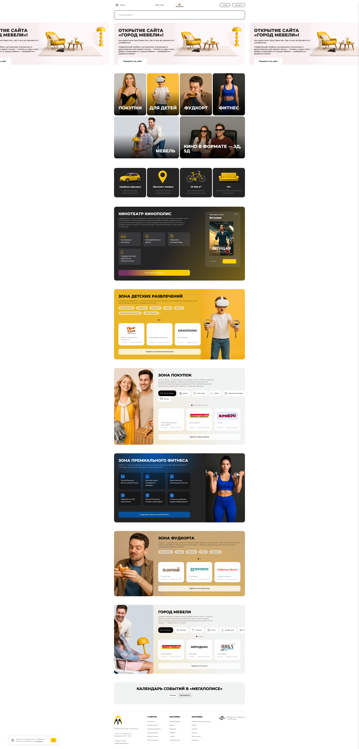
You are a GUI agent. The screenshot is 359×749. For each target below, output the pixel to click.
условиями (39, 741)
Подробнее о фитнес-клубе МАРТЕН (154, 514)
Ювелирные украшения (201, 721)
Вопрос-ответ (152, 736)
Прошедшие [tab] (185, 695)
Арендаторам (152, 733)
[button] (159, 320)
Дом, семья (196, 736)
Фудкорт (172, 729)
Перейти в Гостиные (199, 666)
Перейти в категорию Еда (199, 588)
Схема (225, 5)
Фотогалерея (152, 740)
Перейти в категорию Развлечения (160, 352)
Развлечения (152, 725)
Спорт (171, 736)
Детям (171, 725)
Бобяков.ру (232, 719)
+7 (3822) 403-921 (120, 741)
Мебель (172, 733)
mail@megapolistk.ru (121, 743)
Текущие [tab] (172, 695)
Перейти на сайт (132, 61)
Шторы (194, 729)
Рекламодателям (154, 729)
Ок (53, 740)
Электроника (174, 740)
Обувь (194, 725)
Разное (194, 733)
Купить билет (229, 261)
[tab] (167, 393)
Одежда (195, 740)
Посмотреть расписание (154, 273)
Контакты (238, 5)
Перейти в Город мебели (199, 437)
